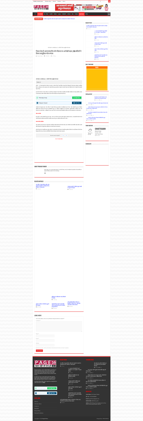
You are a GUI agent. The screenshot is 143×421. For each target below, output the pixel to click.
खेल (72, 14)
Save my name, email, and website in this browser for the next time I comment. (53, 347)
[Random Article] (108, 14)
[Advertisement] (82, 7)
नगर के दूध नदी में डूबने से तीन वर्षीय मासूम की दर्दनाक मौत (98, 103)
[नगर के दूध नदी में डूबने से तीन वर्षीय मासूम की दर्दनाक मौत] (87, 103)
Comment (38, 320)
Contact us (59, 1)
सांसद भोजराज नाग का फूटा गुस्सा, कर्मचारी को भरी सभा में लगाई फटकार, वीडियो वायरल (96, 375)
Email (37, 338)
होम (35, 13)
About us (54, 1)
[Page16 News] (41, 7)
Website (37, 343)
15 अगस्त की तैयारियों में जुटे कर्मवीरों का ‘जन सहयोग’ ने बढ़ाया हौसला (74, 370)
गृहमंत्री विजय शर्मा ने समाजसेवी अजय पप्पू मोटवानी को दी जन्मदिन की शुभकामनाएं (58, 305)
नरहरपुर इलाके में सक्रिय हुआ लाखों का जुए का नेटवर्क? (75, 187)
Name (37, 333)
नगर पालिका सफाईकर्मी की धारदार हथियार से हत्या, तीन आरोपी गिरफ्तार (95, 381)
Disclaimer (36, 408)
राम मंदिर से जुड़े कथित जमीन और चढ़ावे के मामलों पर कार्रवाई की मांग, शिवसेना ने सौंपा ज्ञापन (59, 18)
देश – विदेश (46, 14)
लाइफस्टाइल (81, 14)
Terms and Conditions (38, 413)
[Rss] (100, 1)
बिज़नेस (55, 14)
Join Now (77, 97)
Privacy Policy (37, 410)
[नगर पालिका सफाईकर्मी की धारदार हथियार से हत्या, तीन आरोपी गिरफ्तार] (87, 112)
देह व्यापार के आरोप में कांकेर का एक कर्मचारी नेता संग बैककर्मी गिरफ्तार (100, 364)
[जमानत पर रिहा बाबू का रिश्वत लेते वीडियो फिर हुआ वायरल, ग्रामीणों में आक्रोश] (87, 117)
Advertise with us (48, 1)
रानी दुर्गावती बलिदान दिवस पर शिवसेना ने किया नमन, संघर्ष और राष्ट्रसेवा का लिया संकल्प (74, 303)
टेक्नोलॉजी (64, 14)
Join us (64, 1)
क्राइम (59, 14)
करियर (86, 14)
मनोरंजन (68, 14)
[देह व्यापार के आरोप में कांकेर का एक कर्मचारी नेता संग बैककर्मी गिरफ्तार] (90, 98)
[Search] (109, 1)
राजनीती (51, 14)
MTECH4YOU (106, 418)
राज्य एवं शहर (40, 14)
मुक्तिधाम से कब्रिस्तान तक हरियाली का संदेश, (73, 375)
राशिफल (76, 14)
